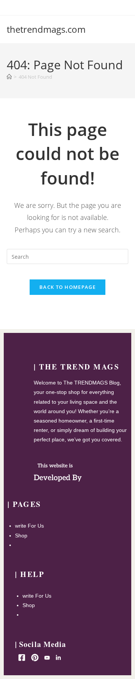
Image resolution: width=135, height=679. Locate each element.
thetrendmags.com (46, 29)
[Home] (9, 76)
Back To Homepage (67, 287)
